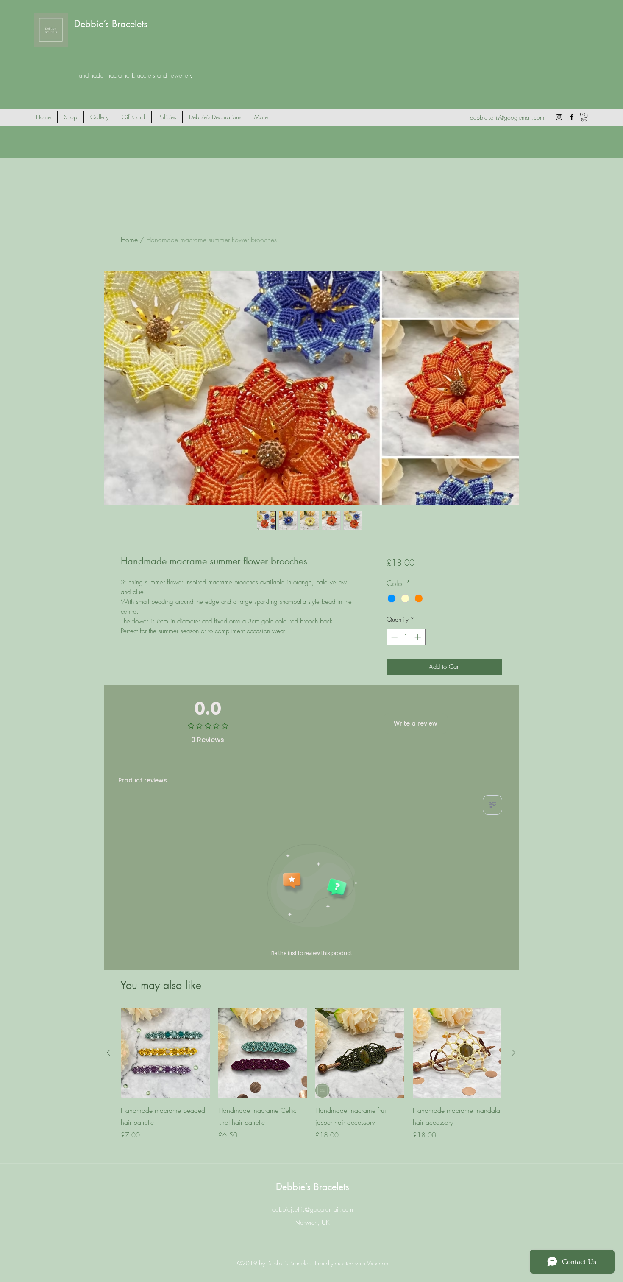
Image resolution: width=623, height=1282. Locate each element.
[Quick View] (165, 1053)
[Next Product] (514, 1052)
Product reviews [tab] (142, 780)
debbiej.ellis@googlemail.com (507, 117)
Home (129, 239)
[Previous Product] (108, 1052)
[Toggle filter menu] (492, 805)
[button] (584, 117)
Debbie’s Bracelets (110, 24)
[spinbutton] (406, 637)
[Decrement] (393, 637)
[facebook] (571, 117)
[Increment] (418, 637)
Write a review (415, 723)
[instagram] (559, 117)
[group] (311, 1080)
